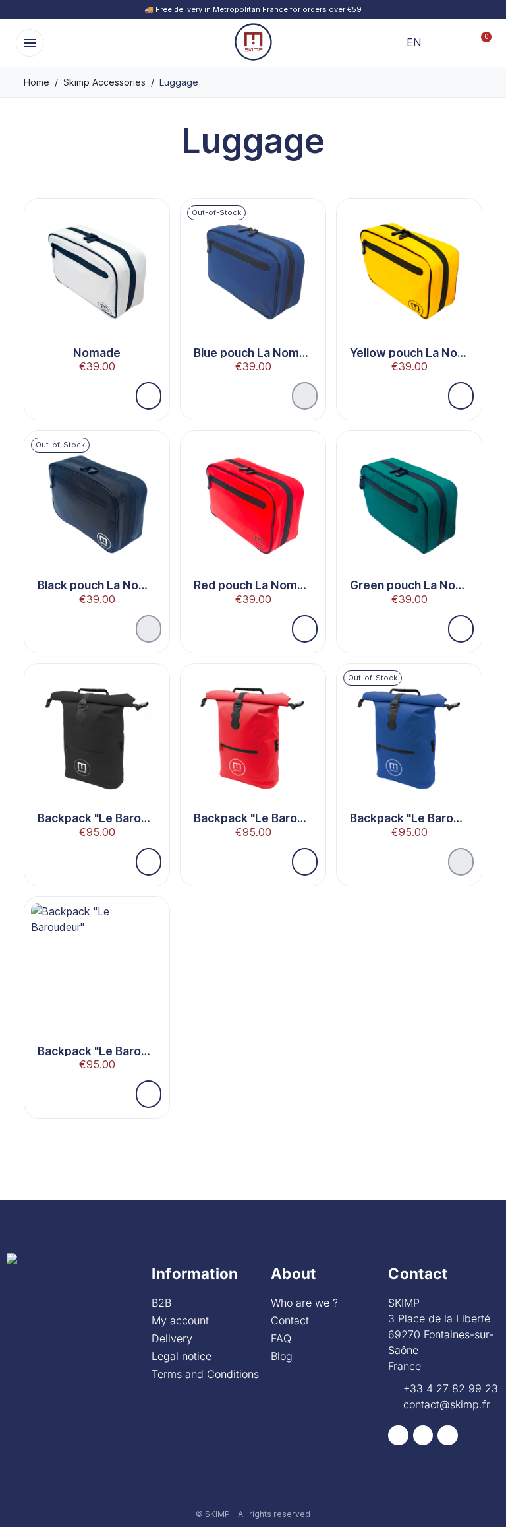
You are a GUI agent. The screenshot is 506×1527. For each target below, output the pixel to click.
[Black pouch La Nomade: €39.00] (96, 525)
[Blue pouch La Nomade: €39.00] (253, 293)
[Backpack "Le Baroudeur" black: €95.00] (96, 758)
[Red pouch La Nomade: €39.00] (253, 525)
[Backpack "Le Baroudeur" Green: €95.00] (96, 991)
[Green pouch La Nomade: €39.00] (409, 525)
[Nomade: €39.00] (96, 293)
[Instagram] (423, 1435)
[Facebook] (398, 1435)
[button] (29, 43)
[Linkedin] (447, 1435)
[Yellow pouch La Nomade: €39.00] (409, 293)
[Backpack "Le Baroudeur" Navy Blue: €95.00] (409, 758)
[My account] (458, 42)
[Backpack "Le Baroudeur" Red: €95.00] (253, 758)
